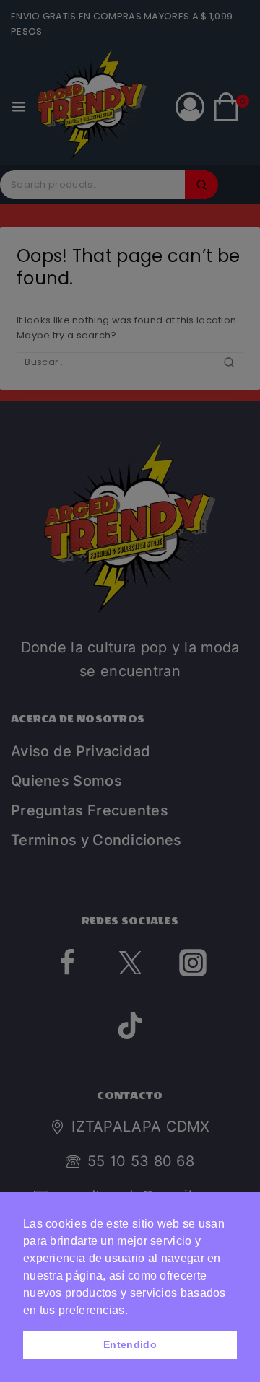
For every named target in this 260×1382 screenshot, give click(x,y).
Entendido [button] (130, 1344)
